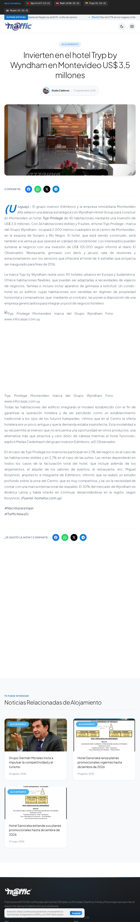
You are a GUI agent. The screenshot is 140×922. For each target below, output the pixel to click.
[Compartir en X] (46, 189)
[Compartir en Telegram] (55, 189)
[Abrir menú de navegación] (132, 26)
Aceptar (76, 913)
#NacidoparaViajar (18, 508)
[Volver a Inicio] (18, 26)
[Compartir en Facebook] (28, 189)
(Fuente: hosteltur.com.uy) (41, 498)
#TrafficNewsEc (16, 514)
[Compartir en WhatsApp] (37, 189)
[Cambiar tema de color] (121, 26)
